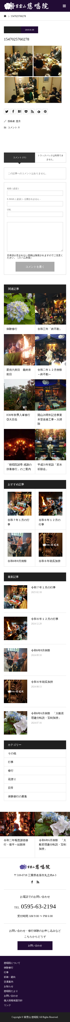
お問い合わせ (35, 945)
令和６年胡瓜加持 (42, 681)
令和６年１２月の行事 (44, 618)
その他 (12, 753)
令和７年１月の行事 (43, 587)
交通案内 (8, 981)
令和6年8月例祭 (40, 650)
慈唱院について (12, 963)
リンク (7, 1005)
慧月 (18, 121)
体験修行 (8, 967)
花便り (12, 779)
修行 (10, 770)
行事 (10, 762)
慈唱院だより (11, 991)
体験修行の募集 (17, 796)
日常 (10, 787)
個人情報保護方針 (13, 1000)
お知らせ (8, 986)
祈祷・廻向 (10, 977)
